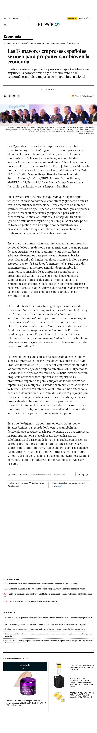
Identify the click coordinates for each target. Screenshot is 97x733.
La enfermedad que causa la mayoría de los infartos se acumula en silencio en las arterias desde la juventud (47, 624)
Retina (62, 43)
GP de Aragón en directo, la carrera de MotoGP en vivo (33, 601)
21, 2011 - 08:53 (48, 89)
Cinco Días (55, 43)
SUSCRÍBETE (72, 18)
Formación (25, 43)
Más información (13, 486)
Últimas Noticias (73, 43)
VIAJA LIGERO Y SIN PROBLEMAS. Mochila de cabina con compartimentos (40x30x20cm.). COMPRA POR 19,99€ (81, 682)
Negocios (45, 43)
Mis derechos (36, 43)
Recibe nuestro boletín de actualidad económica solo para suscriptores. (38, 475)
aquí (60, 486)
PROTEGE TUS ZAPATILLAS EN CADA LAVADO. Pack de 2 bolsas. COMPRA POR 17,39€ (82, 695)
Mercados (7, 43)
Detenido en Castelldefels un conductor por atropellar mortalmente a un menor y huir (47, 589)
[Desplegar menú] (5, 25)
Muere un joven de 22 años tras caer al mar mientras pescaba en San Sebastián (43, 584)
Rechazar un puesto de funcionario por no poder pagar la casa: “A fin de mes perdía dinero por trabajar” (45, 629)
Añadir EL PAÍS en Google (83, 96)
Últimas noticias (11, 579)
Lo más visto (9, 612)
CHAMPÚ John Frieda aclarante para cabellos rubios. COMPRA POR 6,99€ (82, 667)
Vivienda (16, 43)
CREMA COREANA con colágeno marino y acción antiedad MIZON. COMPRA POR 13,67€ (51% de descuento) (26, 702)
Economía (12, 37)
